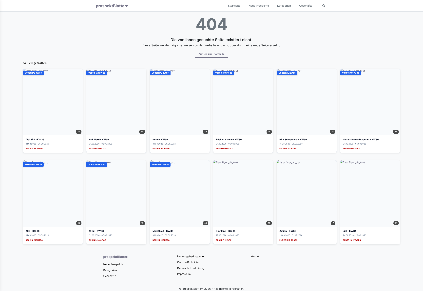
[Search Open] (324, 5)
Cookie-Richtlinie (187, 262)
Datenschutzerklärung (191, 268)
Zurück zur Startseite (211, 54)
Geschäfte (305, 5)
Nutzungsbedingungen (191, 256)
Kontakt (255, 256)
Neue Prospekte (259, 5)
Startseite (234, 5)
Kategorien (284, 5)
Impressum (184, 274)
